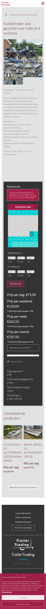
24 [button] (10, 240)
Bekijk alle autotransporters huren (23, 487)
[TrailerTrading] (6, 3)
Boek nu (15, 283)
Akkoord (23, 597)
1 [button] (15, 245)
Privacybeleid (7, 592)
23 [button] (36, 234)
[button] (10, 206)
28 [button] (27, 240)
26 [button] (19, 240)
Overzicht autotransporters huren (23, 15)
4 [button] (27, 245)
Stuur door (16, 362)
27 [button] (23, 240)
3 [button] (23, 245)
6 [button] (36, 245)
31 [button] (10, 245)
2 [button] (19, 245)
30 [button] (36, 240)
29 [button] (32, 240)
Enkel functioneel (23, 604)
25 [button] (15, 240)
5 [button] (32, 245)
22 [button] (32, 234)
